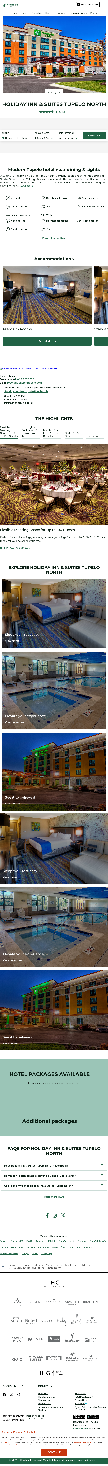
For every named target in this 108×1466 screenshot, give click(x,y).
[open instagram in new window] (53, 1215)
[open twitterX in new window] (61, 1215)
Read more (26, 185)
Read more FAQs (54, 1196)
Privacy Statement (16, 1444)
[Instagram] (18, 1394)
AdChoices (80, 1403)
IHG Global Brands (46, 1397)
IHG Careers (80, 1393)
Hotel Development (84, 1397)
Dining (48, 13)
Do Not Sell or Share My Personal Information (90, 1408)
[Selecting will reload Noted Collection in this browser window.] (31, 1320)
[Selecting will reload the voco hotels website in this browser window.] (46, 1320)
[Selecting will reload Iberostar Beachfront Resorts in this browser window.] (92, 1320)
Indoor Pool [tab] (93, 436)
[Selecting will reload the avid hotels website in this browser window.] (17, 1358)
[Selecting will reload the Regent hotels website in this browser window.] (35, 1301)
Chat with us (44, 1400)
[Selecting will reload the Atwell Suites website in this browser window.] (35, 1358)
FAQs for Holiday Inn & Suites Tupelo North (54, 1151)
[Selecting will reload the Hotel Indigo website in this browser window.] (16, 1320)
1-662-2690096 (24, 379)
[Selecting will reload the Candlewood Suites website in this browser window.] (90, 1358)
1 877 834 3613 (35, 1418)
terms (7, 1442)
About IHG (43, 1393)
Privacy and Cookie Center (51, 1407)
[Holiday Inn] (10, 5)
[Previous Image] (48, 93)
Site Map (42, 1410)
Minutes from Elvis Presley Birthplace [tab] (51, 433)
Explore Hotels (81, 1400)
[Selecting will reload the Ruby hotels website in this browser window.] (62, 1320)
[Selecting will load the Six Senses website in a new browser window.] (17, 1301)
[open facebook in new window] (46, 1215)
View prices (94, 135)
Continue (54, 1452)
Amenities (37, 13)
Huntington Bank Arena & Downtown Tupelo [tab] (30, 431)
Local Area (60, 13)
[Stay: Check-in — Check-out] (15, 138)
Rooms (24, 13)
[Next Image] (59, 93)
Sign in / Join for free (89, 4)
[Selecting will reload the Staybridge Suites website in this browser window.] (54, 1358)
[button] (103, 4)
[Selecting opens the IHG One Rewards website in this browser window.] (54, 1373)
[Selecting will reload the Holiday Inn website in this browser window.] (72, 1339)
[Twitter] (11, 1394)
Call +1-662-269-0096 (14, 548)
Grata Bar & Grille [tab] (72, 435)
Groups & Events (78, 13)
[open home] (4, 1267)
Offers (14, 13)
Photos (94, 13)
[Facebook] (5, 1394)
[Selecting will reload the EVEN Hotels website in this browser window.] (35, 1339)
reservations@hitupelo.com (24, 382)
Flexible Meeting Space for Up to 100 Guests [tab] (9, 431)
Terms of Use (44, 1403)
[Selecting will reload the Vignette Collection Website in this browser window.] (72, 1301)
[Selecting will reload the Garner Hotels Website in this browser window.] (90, 1339)
